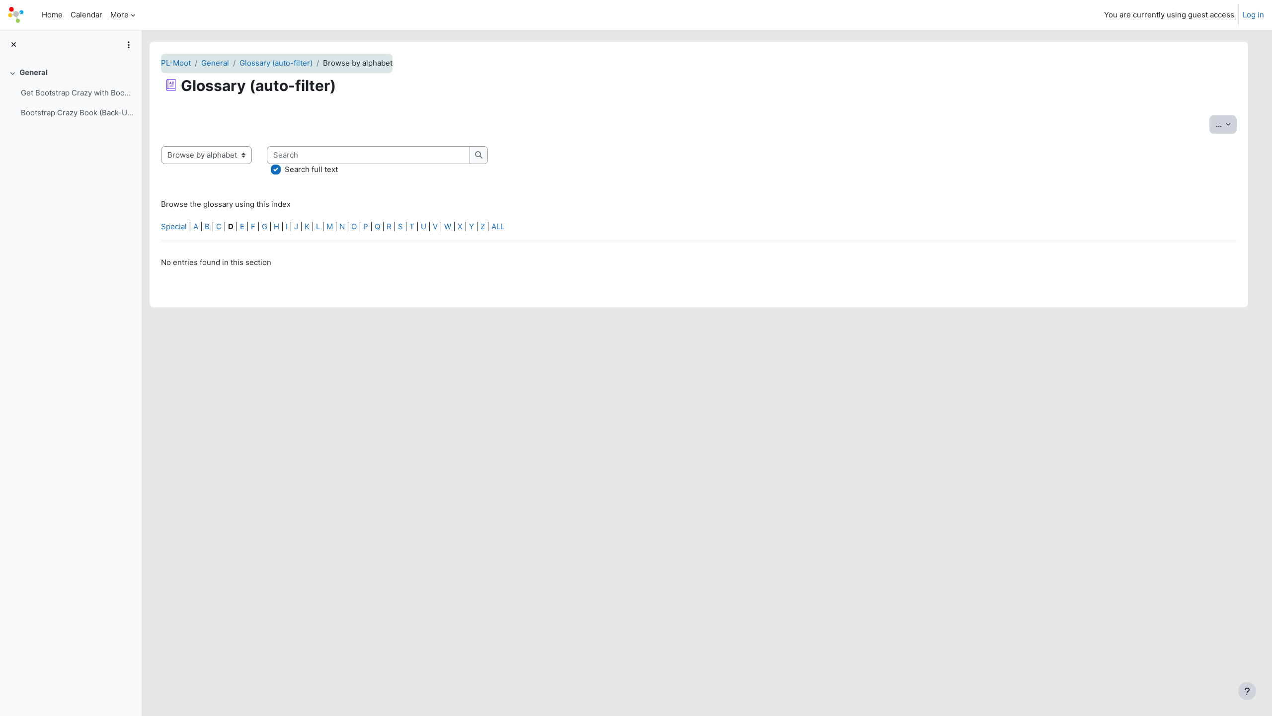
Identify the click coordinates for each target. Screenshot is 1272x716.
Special (174, 226)
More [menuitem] (119, 14)
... (1226, 124)
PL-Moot (176, 63)
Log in (1253, 14)
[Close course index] (13, 45)
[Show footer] (1247, 691)
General (33, 72)
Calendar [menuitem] (86, 14)
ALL (497, 226)
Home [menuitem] (52, 14)
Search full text (311, 169)
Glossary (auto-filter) (276, 63)
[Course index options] (129, 45)
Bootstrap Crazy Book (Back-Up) (77, 112)
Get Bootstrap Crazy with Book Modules (77, 92)
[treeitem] (70, 93)
